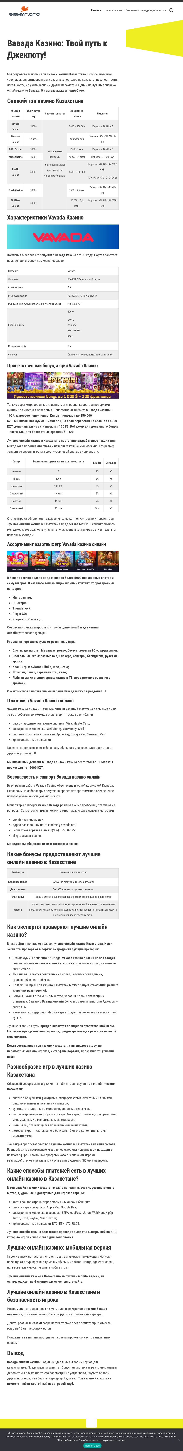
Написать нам (113, 10)
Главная (96, 10)
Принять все (92, 1445)
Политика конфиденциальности (145, 10)
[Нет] (178, 1440)
